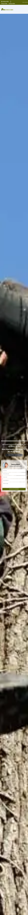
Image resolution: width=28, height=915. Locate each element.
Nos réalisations (14, 455)
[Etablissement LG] (7, 9)
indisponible (5, 1)
